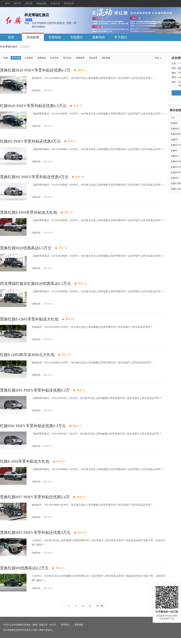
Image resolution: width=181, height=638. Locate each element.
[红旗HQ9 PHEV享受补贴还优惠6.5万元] (13, 128)
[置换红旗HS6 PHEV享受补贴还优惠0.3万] (13, 413)
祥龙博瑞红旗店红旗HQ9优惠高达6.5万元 (35, 283)
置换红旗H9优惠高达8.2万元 (24, 568)
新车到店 (67, 58)
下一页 (99, 606)
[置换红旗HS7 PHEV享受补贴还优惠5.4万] (13, 519)
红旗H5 (174, 150)
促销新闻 (33, 37)
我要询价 (98, 37)
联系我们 (65, 624)
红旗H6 (174, 139)
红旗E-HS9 (176, 183)
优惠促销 (41, 58)
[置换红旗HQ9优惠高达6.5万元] (13, 270)
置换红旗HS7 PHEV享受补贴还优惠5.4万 (35, 497)
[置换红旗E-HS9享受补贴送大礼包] (13, 235)
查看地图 (78, 624)
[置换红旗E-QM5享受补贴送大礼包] (13, 341)
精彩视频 (106, 58)
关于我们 (120, 37)
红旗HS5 (175, 178)
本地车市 (55, 3)
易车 (7, 3)
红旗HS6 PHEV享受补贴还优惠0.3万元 (33, 426)
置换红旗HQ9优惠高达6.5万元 (25, 248)
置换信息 (93, 58)
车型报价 (54, 37)
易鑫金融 (41, 3)
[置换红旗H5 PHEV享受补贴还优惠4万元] (13, 199)
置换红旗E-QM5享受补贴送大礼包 (29, 319)
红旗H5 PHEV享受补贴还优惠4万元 (30, 141)
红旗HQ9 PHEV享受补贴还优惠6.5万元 (33, 106)
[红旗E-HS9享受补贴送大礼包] (13, 484)
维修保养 (80, 58)
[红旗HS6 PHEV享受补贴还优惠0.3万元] (13, 448)
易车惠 (29, 3)
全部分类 (15, 58)
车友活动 (54, 58)
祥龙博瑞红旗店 (8, 46)
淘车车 (17, 3)
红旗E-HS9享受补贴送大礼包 (24, 461)
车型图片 (76, 37)
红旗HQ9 (175, 128)
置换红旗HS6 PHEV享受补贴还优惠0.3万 (35, 390)
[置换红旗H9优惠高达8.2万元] (13, 590)
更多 (157, 58)
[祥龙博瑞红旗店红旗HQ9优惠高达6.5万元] (13, 306)
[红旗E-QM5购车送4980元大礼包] (13, 377)
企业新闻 (28, 58)
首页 (11, 37)
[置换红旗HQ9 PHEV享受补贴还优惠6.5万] (13, 92)
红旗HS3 (175, 156)
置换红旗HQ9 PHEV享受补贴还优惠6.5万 (35, 70)
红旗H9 (174, 123)
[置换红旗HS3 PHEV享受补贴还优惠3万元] (13, 555)
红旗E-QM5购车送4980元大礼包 (27, 354)
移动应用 (69, 3)
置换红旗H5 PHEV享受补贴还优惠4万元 (34, 177)
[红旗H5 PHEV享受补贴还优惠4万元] (13, 164)
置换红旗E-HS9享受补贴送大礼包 (28, 212)
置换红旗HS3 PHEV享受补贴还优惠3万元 (35, 532)
